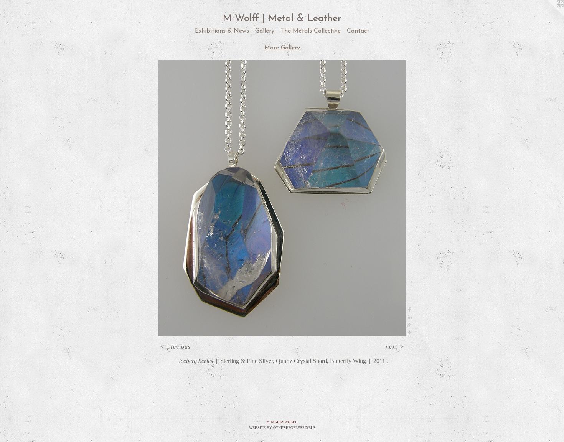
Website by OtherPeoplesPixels (282, 428)
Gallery (264, 31)
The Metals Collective (310, 31)
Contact (358, 31)
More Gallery (282, 48)
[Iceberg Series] (282, 198)
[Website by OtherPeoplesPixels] (548, 15)
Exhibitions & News (222, 31)
